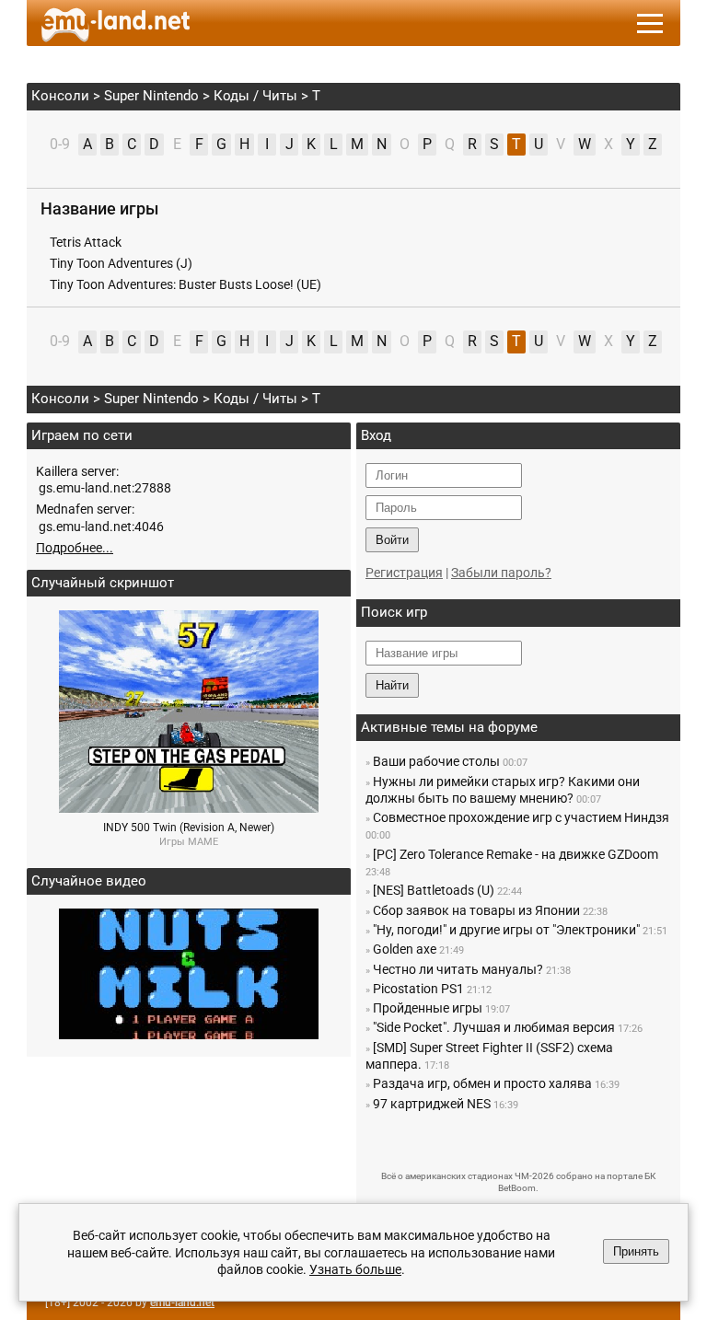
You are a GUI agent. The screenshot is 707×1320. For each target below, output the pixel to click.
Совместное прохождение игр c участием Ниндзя (521, 817)
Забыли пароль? (501, 572)
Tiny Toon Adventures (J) (121, 263)
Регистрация (404, 572)
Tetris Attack (86, 242)
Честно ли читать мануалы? (458, 969)
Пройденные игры (427, 1008)
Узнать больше (355, 1269)
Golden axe (404, 949)
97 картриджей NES (432, 1103)
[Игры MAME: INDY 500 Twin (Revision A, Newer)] (189, 808)
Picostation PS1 (418, 988)
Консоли (60, 95)
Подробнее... (74, 547)
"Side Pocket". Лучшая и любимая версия (494, 1027)
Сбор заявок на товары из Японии (476, 910)
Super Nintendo (151, 95)
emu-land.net (182, 1302)
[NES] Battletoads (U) (433, 890)
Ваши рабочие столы (436, 761)
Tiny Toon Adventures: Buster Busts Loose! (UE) (185, 284)
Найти (392, 685)
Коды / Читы (255, 95)
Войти (392, 540)
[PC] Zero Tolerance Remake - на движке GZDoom (515, 854)
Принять (636, 1251)
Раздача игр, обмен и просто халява (482, 1083)
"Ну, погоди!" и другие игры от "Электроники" (506, 929)
